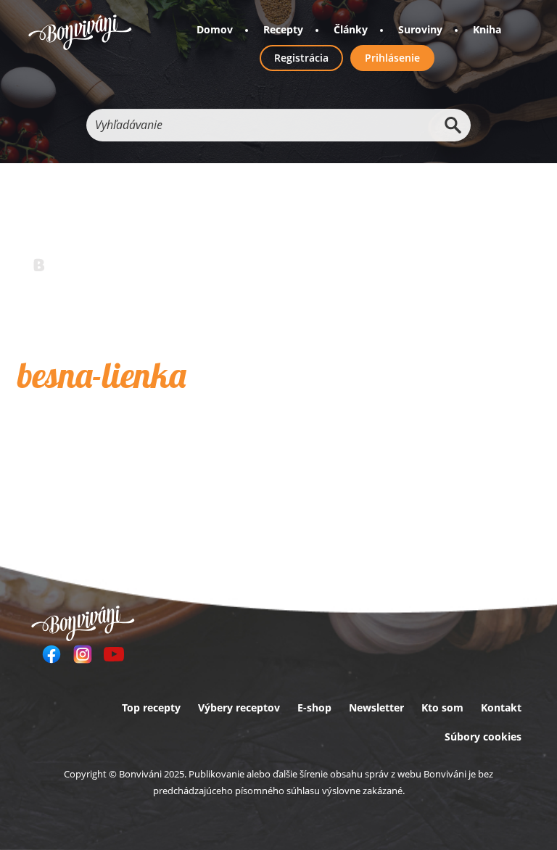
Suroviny (420, 29)
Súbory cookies (483, 736)
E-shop (314, 707)
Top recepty (151, 707)
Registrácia (301, 58)
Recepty (283, 29)
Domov (215, 29)
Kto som (442, 707)
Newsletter (376, 707)
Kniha (487, 29)
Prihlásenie (392, 58)
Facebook (51, 654)
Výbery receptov (239, 707)
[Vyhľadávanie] (452, 125)
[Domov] (80, 32)
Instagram (83, 654)
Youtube (114, 654)
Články (351, 29)
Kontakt (501, 707)
